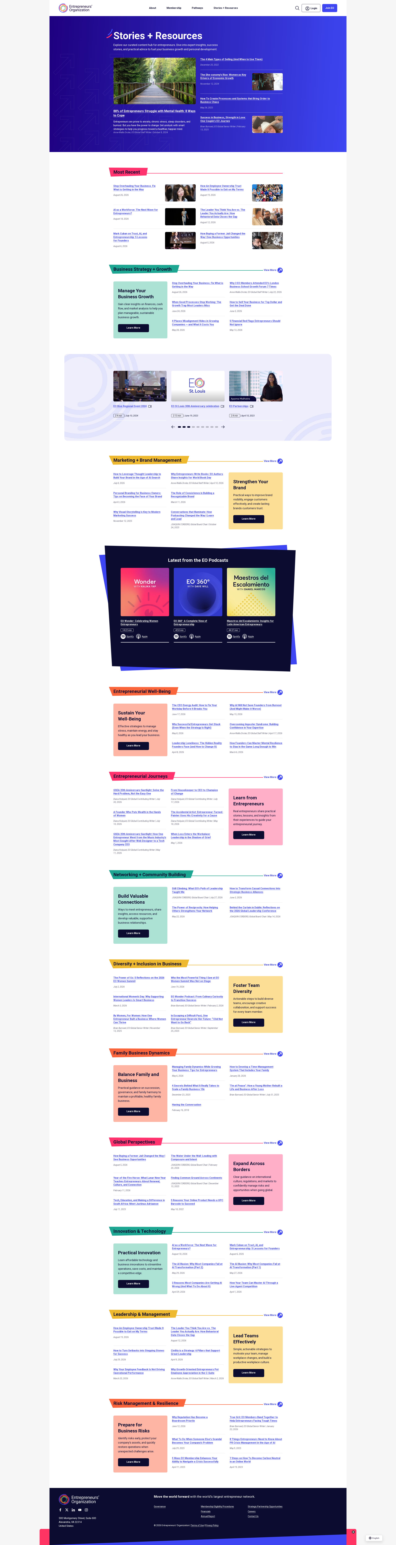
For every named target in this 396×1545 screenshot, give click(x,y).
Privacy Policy (212, 1525)
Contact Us (253, 1516)
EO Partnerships (238, 406)
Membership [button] (174, 7)
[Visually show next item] (223, 426)
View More (270, 270)
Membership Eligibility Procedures (217, 1506)
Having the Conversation (186, 1104)
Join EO (329, 7)
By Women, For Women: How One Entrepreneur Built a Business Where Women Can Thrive (139, 1019)
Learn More (133, 327)
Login (315, 8)
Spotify (130, 636)
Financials (206, 1511)
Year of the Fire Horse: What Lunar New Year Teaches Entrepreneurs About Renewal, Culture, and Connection (139, 1181)
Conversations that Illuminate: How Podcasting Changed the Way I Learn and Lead (192, 515)
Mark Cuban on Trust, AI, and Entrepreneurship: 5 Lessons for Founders (130, 237)
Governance (160, 1506)
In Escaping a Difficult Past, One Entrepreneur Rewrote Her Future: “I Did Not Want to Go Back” (197, 1019)
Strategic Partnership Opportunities (265, 1506)
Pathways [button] (197, 7)
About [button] (152, 7)
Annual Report (208, 1516)
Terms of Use (197, 1525)
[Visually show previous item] (173, 426)
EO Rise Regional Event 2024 (130, 406)
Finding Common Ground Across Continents (196, 1177)
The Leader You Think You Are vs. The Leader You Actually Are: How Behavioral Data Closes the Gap (222, 213)
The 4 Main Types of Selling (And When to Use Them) (231, 59)
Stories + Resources (226, 7)
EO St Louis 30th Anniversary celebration (195, 406)
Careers (252, 1511)
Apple (145, 636)
